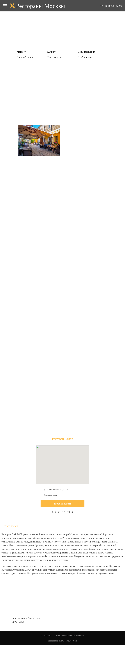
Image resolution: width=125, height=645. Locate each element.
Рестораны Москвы (40, 6)
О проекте (46, 635)
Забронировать (62, 503)
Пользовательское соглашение (70, 635)
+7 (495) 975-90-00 (111, 5)
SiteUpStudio (71, 641)
